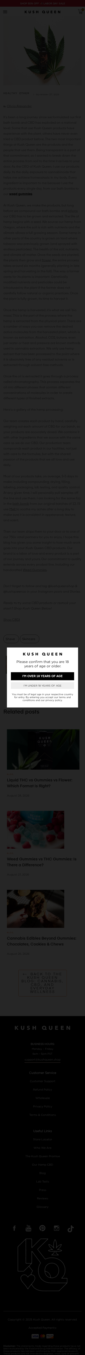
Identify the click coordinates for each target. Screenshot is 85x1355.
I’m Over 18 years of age (42, 676)
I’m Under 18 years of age (42, 685)
